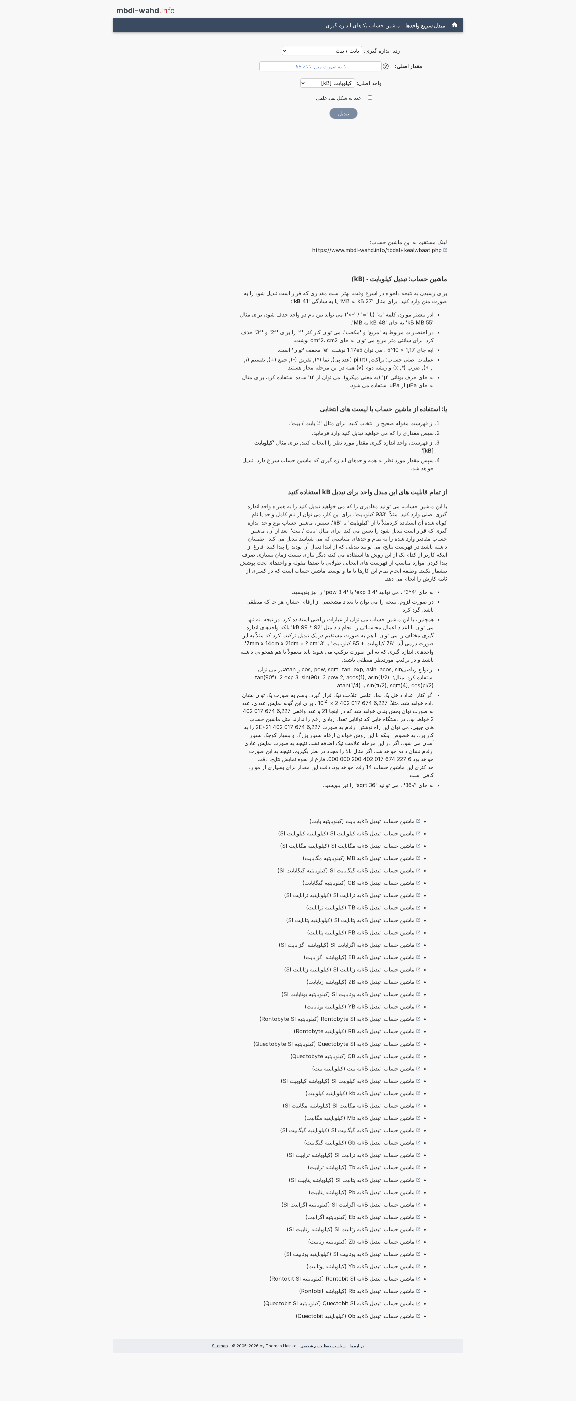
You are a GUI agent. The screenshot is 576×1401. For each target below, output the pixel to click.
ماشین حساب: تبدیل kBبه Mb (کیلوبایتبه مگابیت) (359, 1118)
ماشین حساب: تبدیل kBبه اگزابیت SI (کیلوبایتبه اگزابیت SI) (348, 1204)
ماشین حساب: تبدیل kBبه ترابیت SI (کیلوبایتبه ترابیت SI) (351, 1155)
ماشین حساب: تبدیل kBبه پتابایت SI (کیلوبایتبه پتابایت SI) (350, 920)
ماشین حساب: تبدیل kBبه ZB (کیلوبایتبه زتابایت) (360, 981)
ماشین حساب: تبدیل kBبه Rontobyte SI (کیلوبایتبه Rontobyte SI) (337, 1018)
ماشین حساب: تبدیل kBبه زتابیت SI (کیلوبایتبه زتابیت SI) (351, 1229)
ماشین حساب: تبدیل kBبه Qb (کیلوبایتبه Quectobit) (355, 1316)
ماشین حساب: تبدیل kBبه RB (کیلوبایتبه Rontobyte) (354, 1031)
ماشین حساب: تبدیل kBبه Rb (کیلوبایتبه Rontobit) (357, 1291)
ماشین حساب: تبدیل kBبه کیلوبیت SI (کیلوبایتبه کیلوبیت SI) (348, 1081)
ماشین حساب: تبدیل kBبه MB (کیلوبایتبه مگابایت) (359, 858)
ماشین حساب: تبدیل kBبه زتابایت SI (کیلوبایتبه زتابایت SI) (349, 969)
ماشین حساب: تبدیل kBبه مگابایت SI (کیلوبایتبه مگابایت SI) (347, 845)
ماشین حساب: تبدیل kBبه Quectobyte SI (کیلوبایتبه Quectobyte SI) (334, 1043)
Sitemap (220, 1345)
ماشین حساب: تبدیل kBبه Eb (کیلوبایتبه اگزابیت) (360, 1217)
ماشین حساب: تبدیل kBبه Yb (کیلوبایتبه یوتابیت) (360, 1266)
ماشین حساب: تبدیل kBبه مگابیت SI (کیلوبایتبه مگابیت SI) (349, 1105)
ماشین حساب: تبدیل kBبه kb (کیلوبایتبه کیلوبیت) (360, 1093)
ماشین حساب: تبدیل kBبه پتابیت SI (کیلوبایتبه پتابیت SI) (352, 1180)
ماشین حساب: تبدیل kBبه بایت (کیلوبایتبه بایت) (362, 821)
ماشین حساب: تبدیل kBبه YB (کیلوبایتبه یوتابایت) (360, 1006)
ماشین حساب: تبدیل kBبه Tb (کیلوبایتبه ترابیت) (361, 1167)
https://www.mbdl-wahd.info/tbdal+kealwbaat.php (377, 250)
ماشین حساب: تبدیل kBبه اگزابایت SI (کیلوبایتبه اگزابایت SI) (347, 944)
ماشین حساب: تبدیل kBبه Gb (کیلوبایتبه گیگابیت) (359, 1142)
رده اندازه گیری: (382, 50)
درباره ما (357, 1345)
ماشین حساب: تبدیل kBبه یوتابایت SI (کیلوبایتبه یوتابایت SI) (348, 994)
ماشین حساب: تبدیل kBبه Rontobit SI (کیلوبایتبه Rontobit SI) (342, 1278)
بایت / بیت (303, 423)
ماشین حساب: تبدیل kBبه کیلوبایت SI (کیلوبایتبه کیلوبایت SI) (346, 833)
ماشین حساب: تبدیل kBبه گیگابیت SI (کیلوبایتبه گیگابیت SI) (347, 1130)
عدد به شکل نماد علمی (338, 98)
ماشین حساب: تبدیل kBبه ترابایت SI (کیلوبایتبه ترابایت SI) (349, 895)
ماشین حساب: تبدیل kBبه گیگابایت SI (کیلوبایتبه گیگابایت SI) (346, 870)
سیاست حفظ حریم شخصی (323, 1345)
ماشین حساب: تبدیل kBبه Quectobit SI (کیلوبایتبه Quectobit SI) (339, 1303)
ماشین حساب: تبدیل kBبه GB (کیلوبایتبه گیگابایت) (358, 882)
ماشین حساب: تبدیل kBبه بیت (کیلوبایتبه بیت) (363, 1068)
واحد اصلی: (368, 83)
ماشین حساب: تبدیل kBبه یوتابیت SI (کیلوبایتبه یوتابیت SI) (349, 1254)
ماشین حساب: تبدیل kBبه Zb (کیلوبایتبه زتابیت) (361, 1241)
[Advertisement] (343, 174)
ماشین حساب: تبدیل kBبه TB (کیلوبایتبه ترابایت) (360, 907)
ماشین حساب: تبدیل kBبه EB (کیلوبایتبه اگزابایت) (359, 957)
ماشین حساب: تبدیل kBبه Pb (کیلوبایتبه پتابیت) (362, 1192)
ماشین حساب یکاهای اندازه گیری (363, 25)
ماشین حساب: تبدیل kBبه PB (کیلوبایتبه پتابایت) (361, 932)
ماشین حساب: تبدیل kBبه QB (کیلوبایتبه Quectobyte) (352, 1056)
